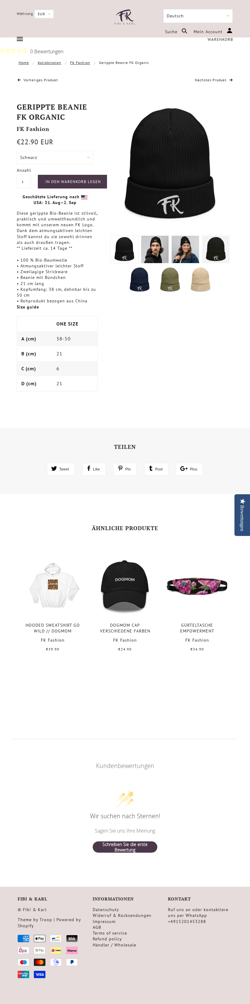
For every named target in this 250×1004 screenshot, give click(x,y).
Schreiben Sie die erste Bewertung (125, 847)
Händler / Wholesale (114, 945)
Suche (172, 31)
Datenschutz (106, 909)
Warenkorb (220, 39)
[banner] (125, 17)
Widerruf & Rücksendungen (122, 915)
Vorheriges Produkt (40, 80)
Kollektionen (49, 62)
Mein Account (209, 31)
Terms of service (110, 933)
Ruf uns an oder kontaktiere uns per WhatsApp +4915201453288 (198, 915)
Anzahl (24, 170)
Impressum (104, 921)
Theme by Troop (35, 919)
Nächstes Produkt (211, 80)
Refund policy (107, 939)
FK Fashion (80, 62)
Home (24, 62)
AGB (97, 927)
